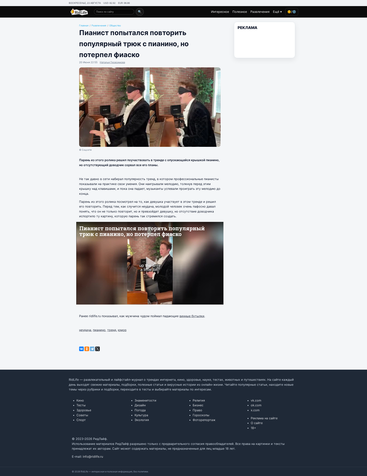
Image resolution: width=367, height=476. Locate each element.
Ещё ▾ (277, 12)
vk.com (256, 400)
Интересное (220, 12)
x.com (255, 410)
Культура (141, 415)
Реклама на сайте (264, 418)
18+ (253, 428)
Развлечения (260, 12)
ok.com (256, 405)
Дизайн (140, 405)
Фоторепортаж (204, 420)
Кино (80, 400)
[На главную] (78, 11)
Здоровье (83, 410)
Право (197, 410)
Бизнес (198, 405)
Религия (199, 400)
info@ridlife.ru (93, 456)
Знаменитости (145, 400)
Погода (140, 410)
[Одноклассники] (86, 349)
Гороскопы (201, 415)
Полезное (239, 12)
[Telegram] (92, 349)
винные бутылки (191, 316)
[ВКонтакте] (81, 349)
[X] (97, 349)
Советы (82, 415)
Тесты (81, 405)
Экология (142, 420)
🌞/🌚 (291, 12)
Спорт (81, 420)
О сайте (257, 423)
